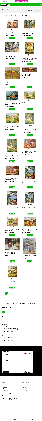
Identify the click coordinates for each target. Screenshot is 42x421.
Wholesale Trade (6, 387)
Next (13, 293)
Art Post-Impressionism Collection (12, 329)
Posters (24, 386)
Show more (21, 333)
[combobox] (21, 319)
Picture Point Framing (7, 386)
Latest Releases (26, 388)
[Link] (5, 5)
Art (5, 326)
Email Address (6, 354)
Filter (4, 312)
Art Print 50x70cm (8, 337)
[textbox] (7, 319)
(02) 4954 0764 (8, 393)
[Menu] (40, 4)
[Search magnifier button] (38, 301)
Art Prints (25, 387)
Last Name (5, 366)
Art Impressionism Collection (11, 328)
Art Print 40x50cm (8, 338)
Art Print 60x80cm (8, 340)
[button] (12, 87)
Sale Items (25, 390)
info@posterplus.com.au (10, 396)
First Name (5, 360)
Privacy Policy (19, 419)
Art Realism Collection (9, 331)
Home (36, 9)
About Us (5, 388)
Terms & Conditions (27, 419)
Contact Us (5, 390)
